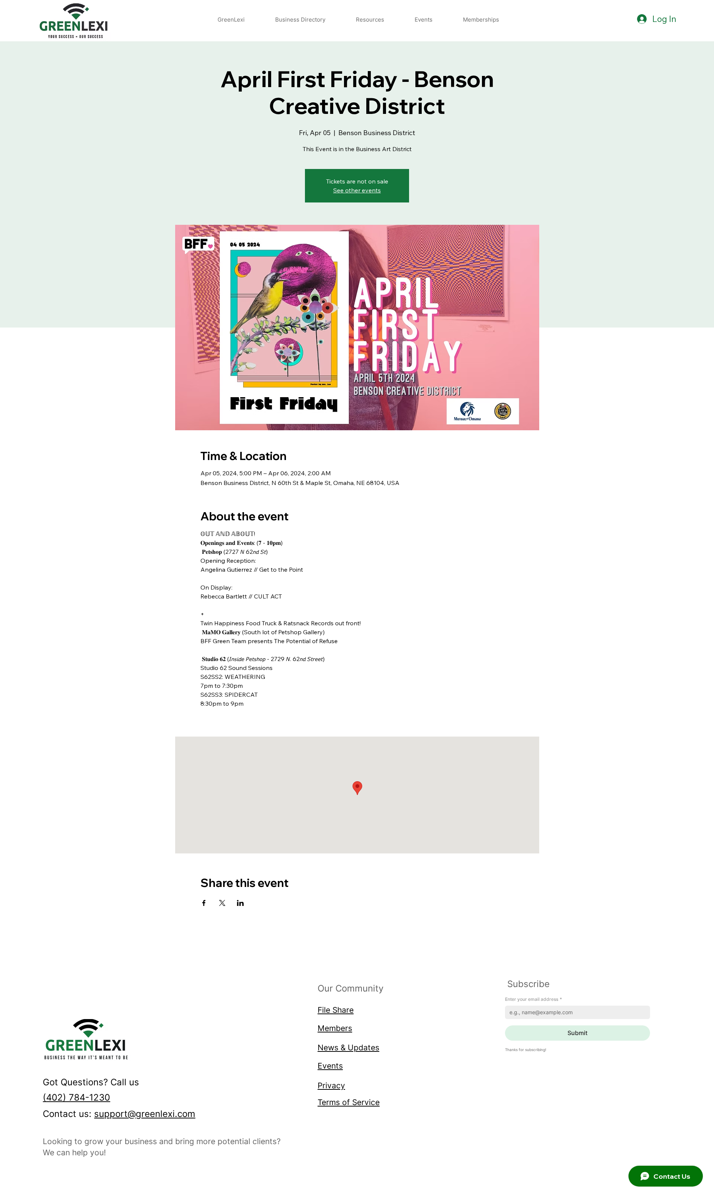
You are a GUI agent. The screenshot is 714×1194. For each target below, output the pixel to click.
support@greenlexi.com (144, 1113)
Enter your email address (533, 999)
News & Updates (348, 1047)
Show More (216, 716)
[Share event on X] (222, 903)
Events (330, 1065)
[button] (370, 19)
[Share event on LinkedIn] (240, 903)
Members (335, 1028)
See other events (357, 190)
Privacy (331, 1085)
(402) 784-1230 (76, 1097)
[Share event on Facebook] (204, 903)
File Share (336, 1010)
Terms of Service (349, 1102)
